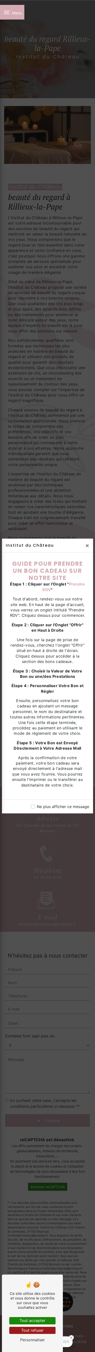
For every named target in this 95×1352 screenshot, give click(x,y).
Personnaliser (32, 1339)
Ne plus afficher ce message (63, 806)
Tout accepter (32, 1320)
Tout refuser (32, 1330)
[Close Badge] (71, 1337)
